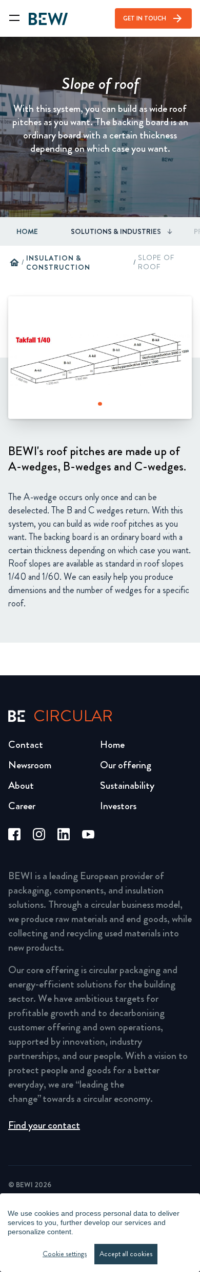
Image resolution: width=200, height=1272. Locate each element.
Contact (25, 744)
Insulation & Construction (58, 262)
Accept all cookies (125, 1254)
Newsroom (29, 765)
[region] (100, 1232)
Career (21, 805)
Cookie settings (65, 1254)
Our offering (125, 765)
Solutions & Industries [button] (116, 231)
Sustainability (127, 785)
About (21, 785)
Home (27, 231)
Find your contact (44, 1125)
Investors (118, 805)
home (14, 262)
